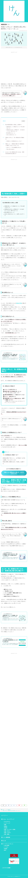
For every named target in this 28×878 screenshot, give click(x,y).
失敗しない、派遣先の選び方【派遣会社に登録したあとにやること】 (14, 144)
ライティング (7, 823)
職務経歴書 (19, 303)
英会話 (5, 827)
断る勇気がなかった (11, 133)
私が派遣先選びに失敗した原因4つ (13, 124)
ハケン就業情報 (4, 24)
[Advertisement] (14, 67)
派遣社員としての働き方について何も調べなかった (16, 127)
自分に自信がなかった (11, 134)
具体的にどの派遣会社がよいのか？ (14, 141)
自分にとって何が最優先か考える (14, 147)
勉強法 (5, 826)
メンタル (6, 847)
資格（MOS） (7, 831)
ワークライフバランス (8, 843)
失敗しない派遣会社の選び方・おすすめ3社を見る (14, 473)
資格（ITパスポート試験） (10, 829)
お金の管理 (6, 845)
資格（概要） (7, 834)
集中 (5, 850)
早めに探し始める (10, 149)
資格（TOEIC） (7, 832)
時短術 (5, 848)
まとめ (4, 840)
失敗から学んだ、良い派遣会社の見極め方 (14, 138)
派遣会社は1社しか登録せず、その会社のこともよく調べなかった (16, 130)
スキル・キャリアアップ (8, 819)
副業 (5, 824)
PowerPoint (7, 821)
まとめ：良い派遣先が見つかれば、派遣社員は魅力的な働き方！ (14, 152)
